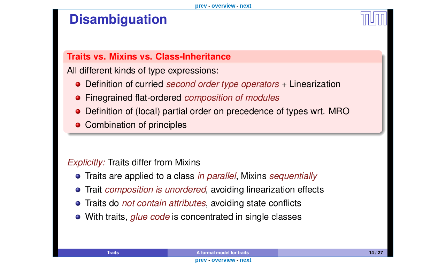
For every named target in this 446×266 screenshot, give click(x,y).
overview (223, 6)
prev (201, 6)
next (245, 6)
